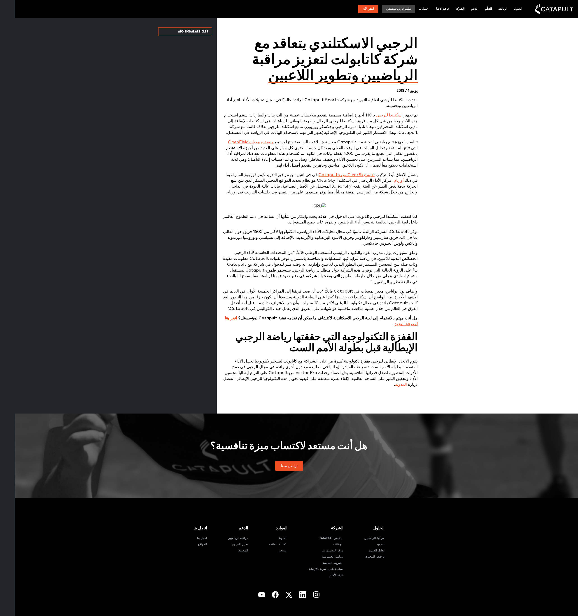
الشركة (460, 8)
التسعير (282, 550)
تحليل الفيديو (377, 550)
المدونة (401, 384)
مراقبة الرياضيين (374, 538)
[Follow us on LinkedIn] (302, 594)
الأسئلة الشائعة (278, 544)
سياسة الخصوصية (332, 556)
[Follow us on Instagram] (316, 594)
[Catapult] (554, 9)
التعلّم (488, 8)
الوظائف (338, 544)
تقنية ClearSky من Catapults (347, 175)
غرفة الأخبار (442, 8)
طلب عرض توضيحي (398, 8)
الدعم (474, 8)
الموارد (281, 528)
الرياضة (503, 8)
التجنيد (381, 544)
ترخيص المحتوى (375, 556)
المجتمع (243, 550)
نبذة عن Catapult (331, 538)
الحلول (518, 8)
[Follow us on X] (289, 595)
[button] (289, 466)
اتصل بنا (424, 8)
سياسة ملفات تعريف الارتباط (325, 569)
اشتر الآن (368, 8)
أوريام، (398, 180)
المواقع (202, 544)
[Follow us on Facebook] (275, 594)
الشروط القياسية (332, 563)
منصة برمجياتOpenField (251, 142)
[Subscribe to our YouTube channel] (261, 594)
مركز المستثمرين (332, 550)
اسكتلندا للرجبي (389, 115)
